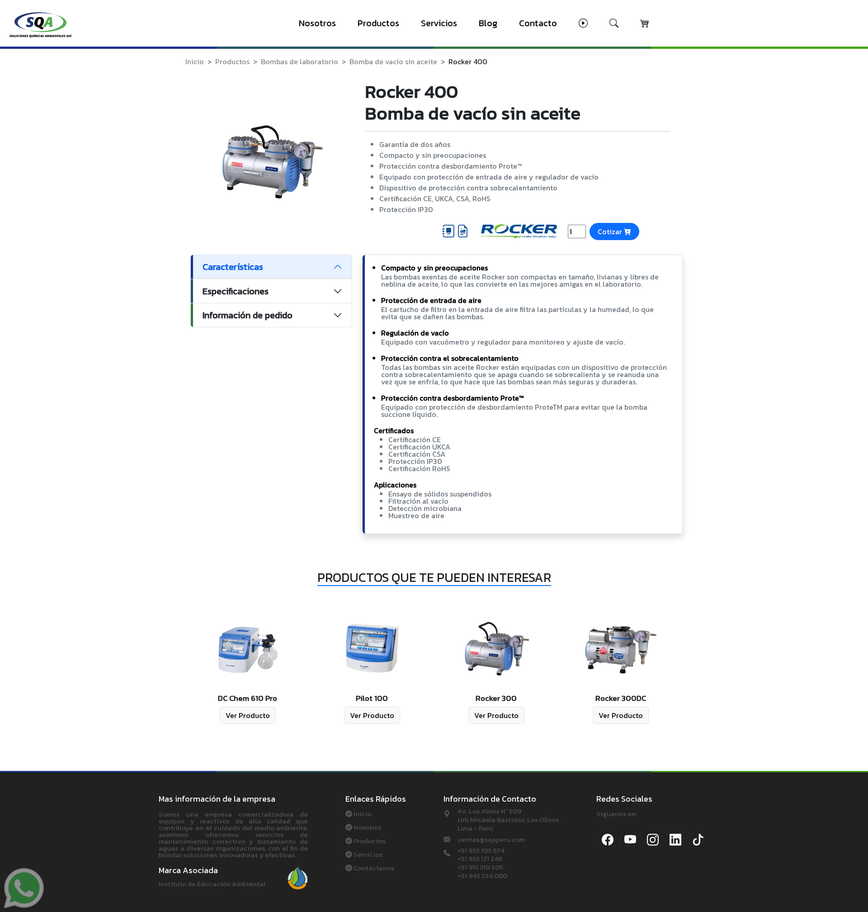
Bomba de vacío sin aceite (393, 61)
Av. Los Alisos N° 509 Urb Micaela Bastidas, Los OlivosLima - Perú (508, 819)
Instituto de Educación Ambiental (212, 884)
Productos (378, 23)
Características (233, 267)
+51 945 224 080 (482, 876)
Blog (488, 23)
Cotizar (611, 231)
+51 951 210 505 (480, 867)
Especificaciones (236, 291)
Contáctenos (374, 868)
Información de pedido (247, 315)
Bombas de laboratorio (299, 61)
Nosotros (317, 23)
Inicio (194, 61)
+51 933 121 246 (480, 859)
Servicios (439, 23)
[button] (583, 23)
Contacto (538, 23)
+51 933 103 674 (481, 850)
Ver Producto (248, 715)
